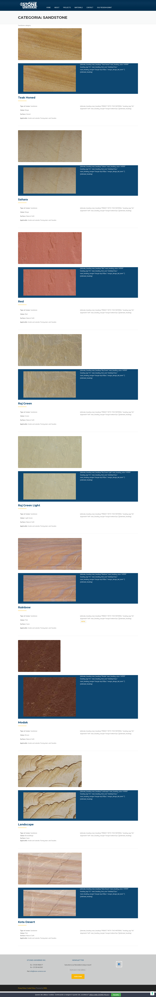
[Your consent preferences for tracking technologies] (152, 993)
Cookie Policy (31, 988)
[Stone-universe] (28, 5)
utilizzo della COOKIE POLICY (99, 995)
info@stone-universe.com (38, 971)
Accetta (116, 995)
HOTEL (83, 621)
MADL (45, 988)
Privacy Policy (22, 988)
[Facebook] (119, 964)
